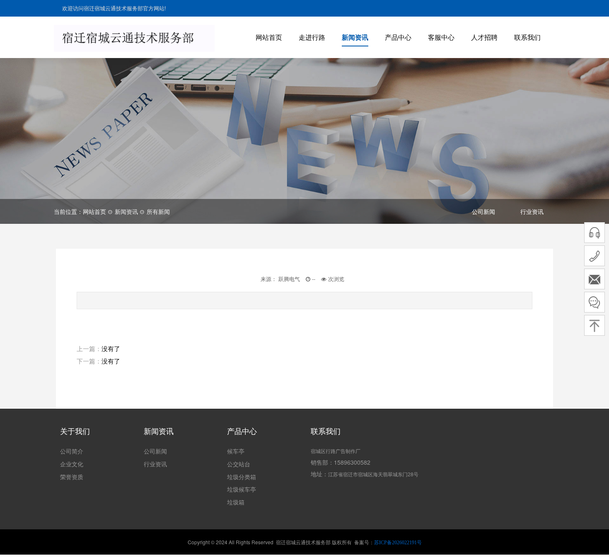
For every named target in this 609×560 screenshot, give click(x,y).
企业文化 (71, 464)
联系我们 (527, 37)
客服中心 (441, 37)
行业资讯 (532, 211)
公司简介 (71, 451)
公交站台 (238, 464)
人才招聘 (484, 37)
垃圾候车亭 (241, 489)
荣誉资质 (71, 477)
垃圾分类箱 (241, 477)
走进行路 (312, 37)
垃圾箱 (235, 502)
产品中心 (398, 37)
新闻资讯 (355, 37)
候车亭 (235, 451)
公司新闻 (483, 211)
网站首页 (269, 37)
